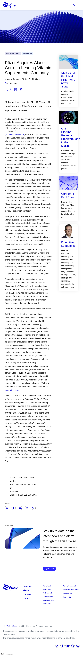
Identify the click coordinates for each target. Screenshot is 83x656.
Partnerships (27, 53)
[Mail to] (27, 508)
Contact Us (67, 597)
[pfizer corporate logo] (10, 5)
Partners (27, 598)
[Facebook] (14, 508)
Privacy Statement (69, 586)
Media (26, 590)
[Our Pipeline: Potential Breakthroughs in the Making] (68, 117)
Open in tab (20, 89)
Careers (27, 594)
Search (74, 5)
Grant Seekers (48, 597)
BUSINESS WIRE (13, 134)
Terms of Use (67, 593)
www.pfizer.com (12, 390)
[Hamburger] (79, 5)
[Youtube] (78, 646)
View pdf (6, 89)
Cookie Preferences (7, 654)
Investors (28, 586)
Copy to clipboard (15, 89)
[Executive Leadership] (68, 231)
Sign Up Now (50, 569)
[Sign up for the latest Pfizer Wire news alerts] (68, 61)
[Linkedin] (20, 508)
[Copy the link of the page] (34, 508)
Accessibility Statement (71, 590)
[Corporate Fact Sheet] (68, 183)
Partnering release (12, 53)
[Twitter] (7, 508)
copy (11, 89)
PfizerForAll (47, 586)
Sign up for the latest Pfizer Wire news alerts (68, 79)
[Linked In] (67, 646)
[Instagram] (73, 646)
